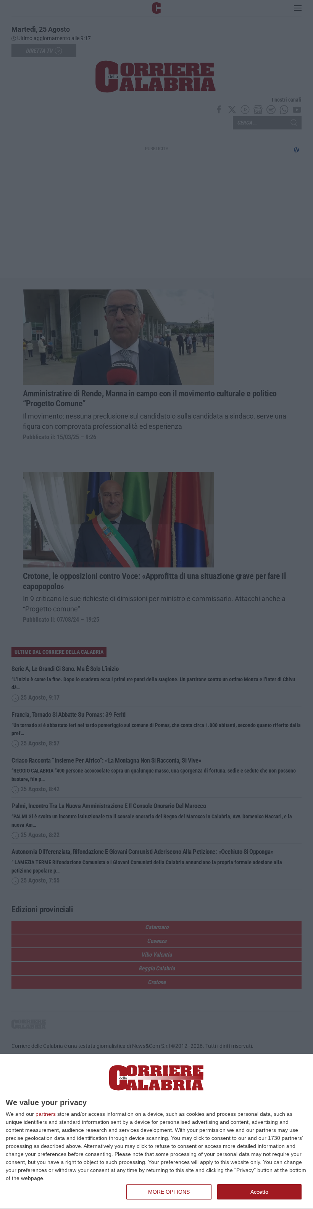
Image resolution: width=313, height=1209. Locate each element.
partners (45, 1114)
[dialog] (156, 1131)
